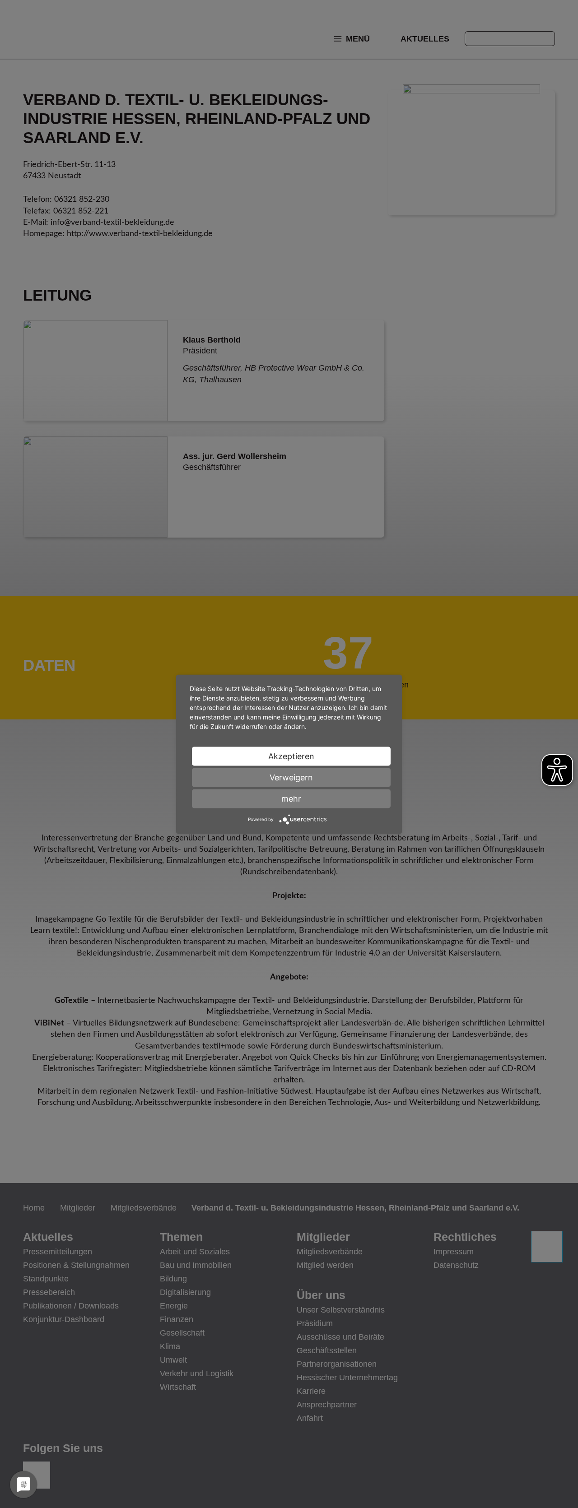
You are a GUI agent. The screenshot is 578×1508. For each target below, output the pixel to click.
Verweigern (291, 777)
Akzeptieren (291, 756)
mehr (291, 798)
